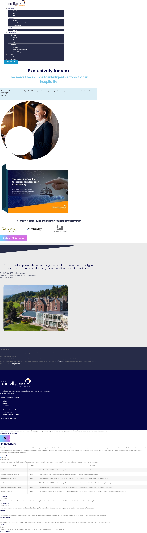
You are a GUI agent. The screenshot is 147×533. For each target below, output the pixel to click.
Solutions (11, 8)
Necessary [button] (3, 455)
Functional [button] (3, 496)
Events (15, 20)
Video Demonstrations (20, 23)
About (10, 28)
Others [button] (2, 525)
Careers (15, 30)
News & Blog (17, 25)
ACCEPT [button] (14, 433)
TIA (14, 13)
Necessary (4, 457)
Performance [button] (4, 503)
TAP (14, 15)
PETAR (15, 11)
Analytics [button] (3, 510)
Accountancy (12, 33)
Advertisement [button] (5, 517)
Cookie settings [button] (5, 433)
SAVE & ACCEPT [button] (5, 532)
